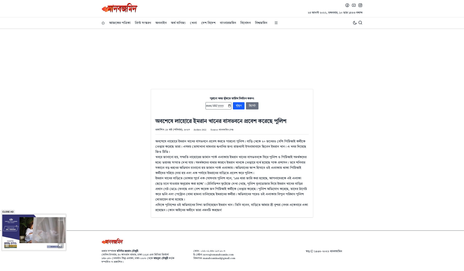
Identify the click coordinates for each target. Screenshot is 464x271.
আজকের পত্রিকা (119, 23)
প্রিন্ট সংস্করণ (143, 23)
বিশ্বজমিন (261, 23)
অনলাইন (161, 23)
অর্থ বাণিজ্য (178, 23)
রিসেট (252, 105)
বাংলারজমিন (228, 23)
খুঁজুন (239, 105)
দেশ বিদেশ (208, 23)
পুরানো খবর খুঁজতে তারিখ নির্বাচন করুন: (232, 98)
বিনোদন (245, 23)
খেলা (193, 23)
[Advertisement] (232, 56)
